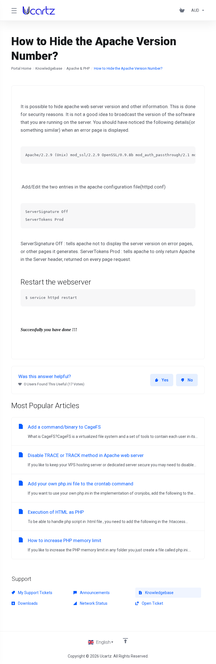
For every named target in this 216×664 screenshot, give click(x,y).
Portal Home (21, 68)
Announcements (94, 592)
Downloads (27, 603)
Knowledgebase (48, 68)
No (190, 380)
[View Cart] (183, 10)
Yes (165, 380)
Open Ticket (152, 603)
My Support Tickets (34, 592)
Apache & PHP (78, 68)
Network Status (93, 603)
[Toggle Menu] (13, 10)
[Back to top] (125, 640)
